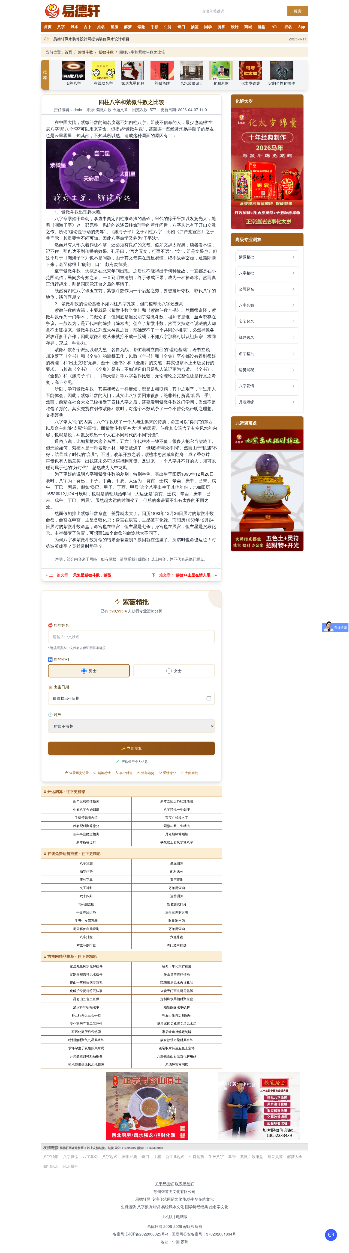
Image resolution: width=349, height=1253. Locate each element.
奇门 (181, 27)
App (301, 27)
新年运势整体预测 (86, 801)
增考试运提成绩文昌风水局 (176, 1023)
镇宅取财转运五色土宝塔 (177, 1047)
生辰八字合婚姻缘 (86, 809)
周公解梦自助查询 (86, 928)
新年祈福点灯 (86, 842)
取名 (288, 27)
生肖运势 (196, 1156)
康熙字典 (86, 879)
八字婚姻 (51, 1156)
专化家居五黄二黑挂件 (86, 1023)
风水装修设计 (191, 83)
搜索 (298, 11)
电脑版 (182, 1216)
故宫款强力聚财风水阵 (176, 1039)
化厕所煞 (221, 83)
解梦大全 (294, 1156)
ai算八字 (74, 83)
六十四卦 (86, 895)
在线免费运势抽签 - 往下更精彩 (74, 853)
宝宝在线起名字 (176, 817)
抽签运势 (86, 871)
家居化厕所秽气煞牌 (86, 1031)
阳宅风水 (51, 1166)
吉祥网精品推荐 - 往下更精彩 (72, 956)
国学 (208, 27)
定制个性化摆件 (281, 83)
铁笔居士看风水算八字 (176, 842)
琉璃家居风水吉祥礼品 (176, 982)
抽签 (194, 27)
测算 (221, 27)
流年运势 (147, 773)
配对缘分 (176, 871)
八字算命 (70, 1156)
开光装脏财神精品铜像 (86, 1056)
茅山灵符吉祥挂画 (177, 974)
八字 (61, 27)
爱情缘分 (169, 773)
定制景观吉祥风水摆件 (86, 974)
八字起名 (110, 1156)
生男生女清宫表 (86, 920)
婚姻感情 (104, 773)
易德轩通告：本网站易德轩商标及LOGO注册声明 (95, 39)
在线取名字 (103, 83)
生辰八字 (216, 1156)
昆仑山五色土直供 (86, 998)
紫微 (141, 27)
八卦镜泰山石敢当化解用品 (176, 1056)
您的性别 (58, 659)
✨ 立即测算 (131, 748)
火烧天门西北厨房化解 (176, 990)
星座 (114, 27)
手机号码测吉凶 (86, 817)
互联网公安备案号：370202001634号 (204, 1234)
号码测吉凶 (86, 904)
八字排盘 (86, 936)
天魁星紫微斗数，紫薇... (93, 574)
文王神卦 (86, 887)
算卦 (232, 1156)
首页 (48, 27)
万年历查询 (177, 887)
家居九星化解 (132, 83)
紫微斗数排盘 (86, 945)
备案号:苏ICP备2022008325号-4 (141, 1234)
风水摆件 (70, 1166)
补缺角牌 (162, 83)
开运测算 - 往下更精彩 (66, 791)
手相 (154, 27)
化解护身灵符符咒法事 (86, 990)
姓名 (101, 27)
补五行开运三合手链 (86, 1015)
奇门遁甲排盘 (176, 945)
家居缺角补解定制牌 (176, 1031)
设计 (235, 27)
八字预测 (86, 863)
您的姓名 (58, 625)
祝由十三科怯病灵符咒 (86, 982)
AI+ (275, 27)
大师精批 (191, 773)
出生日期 (58, 686)
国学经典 (129, 1156)
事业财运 (126, 773)
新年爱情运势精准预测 (176, 801)
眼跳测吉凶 (177, 920)
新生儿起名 (175, 1156)
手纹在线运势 (86, 912)
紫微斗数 (85, 52)
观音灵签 (275, 1156)
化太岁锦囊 (250, 83)
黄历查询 (176, 879)
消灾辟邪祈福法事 (86, 1007)
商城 (248, 27)
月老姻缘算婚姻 (176, 833)
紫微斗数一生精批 (177, 825)
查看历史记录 (79, 773)
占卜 (88, 27)
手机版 (167, 1216)
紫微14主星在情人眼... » (195, 574)
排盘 (261, 27)
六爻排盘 (176, 936)
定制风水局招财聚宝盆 (176, 998)
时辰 (54, 714)
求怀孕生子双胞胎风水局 (86, 1047)
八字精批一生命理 (177, 809)
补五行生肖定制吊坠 (176, 1015)
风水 (74, 27)
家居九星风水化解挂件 (86, 966)
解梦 (128, 27)
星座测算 (176, 863)
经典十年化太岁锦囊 (176, 966)
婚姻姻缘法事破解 (177, 1007)
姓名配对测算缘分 (86, 825)
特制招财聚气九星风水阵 (86, 1039)
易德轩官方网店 (176, 1064)
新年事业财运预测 (86, 833)
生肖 (168, 27)
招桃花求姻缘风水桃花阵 (86, 1064)
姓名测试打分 (176, 904)
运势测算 (176, 895)
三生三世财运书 (176, 912)
